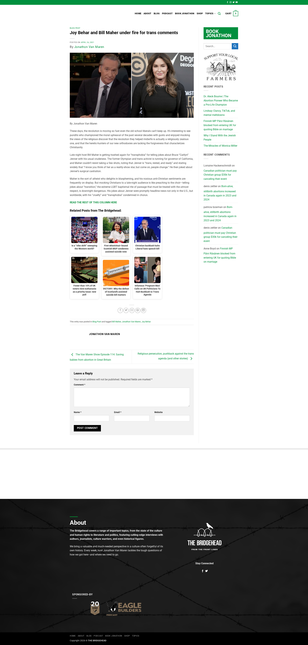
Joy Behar (146, 321)
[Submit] (235, 46)
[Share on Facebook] (120, 310)
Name (77, 412)
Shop (200, 13)
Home (138, 13)
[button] (231, 13)
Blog (157, 13)
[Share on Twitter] (126, 310)
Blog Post (75, 28)
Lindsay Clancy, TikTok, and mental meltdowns (219, 112)
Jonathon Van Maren (89, 47)
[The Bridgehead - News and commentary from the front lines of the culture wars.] (91, 13)
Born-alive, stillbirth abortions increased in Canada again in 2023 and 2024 (220, 193)
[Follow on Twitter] (234, 2)
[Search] (219, 13)
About (147, 13)
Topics (209, 13)
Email (117, 412)
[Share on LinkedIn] (143, 310)
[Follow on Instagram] (230, 2)
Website (158, 412)
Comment (79, 384)
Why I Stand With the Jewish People (220, 137)
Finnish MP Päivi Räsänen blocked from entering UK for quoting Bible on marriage (220, 125)
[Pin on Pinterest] (137, 310)
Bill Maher (116, 321)
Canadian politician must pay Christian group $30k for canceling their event (220, 174)
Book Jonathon (184, 13)
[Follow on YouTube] (237, 2)
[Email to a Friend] (132, 310)
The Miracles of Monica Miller (220, 145)
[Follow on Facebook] (227, 2)
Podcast (167, 13)
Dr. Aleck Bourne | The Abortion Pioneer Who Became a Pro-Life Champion (221, 100)
